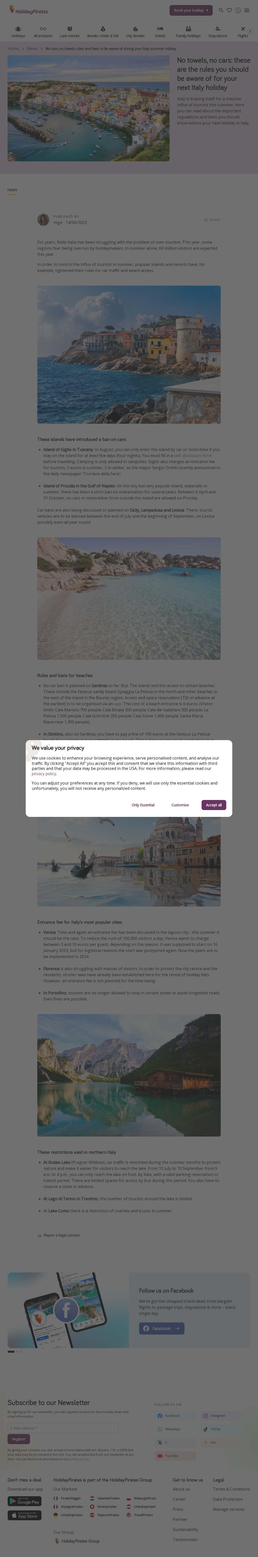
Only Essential (143, 804)
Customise (180, 804)
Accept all (214, 804)
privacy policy (44, 774)
